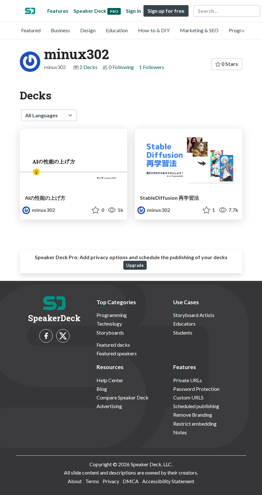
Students (182, 332)
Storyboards (110, 332)
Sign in (133, 11)
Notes (180, 432)
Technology (109, 324)
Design (88, 30)
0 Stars (229, 64)
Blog (101, 389)
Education (117, 30)
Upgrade (135, 265)
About (75, 481)
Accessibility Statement (168, 481)
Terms (92, 481)
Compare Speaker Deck (122, 397)
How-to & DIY (154, 30)
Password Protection (196, 389)
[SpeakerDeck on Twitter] (63, 336)
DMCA (131, 481)
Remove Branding (192, 415)
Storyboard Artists (193, 315)
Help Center (109, 380)
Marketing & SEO (199, 30)
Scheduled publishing (196, 406)
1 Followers (151, 67)
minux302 (43, 210)
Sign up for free (166, 11)
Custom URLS (188, 397)
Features (57, 11)
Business (60, 30)
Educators (184, 324)
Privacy (111, 481)
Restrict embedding (195, 424)
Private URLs (187, 380)
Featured (31, 30)
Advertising (109, 406)
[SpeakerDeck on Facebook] (46, 336)
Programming (244, 30)
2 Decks (88, 67)
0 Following (121, 67)
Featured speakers (116, 353)
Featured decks (113, 345)
